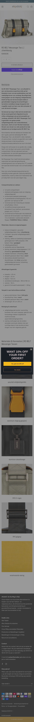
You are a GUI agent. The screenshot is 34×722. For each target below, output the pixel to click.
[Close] (31, 349)
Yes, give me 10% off (17, 364)
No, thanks (17, 370)
